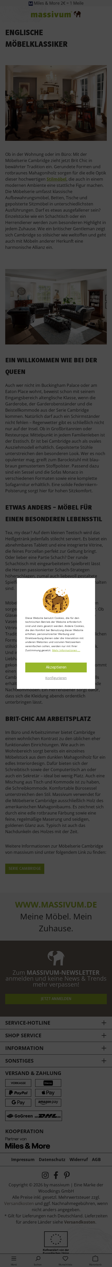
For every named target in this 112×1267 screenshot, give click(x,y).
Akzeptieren (56, 667)
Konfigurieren (56, 677)
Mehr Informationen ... (66, 650)
